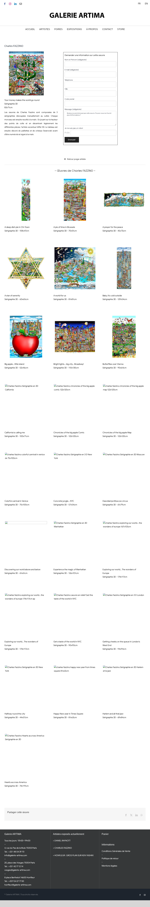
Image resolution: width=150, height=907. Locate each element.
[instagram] (10, 4)
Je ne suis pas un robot (74, 128)
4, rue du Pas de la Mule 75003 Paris (20, 848)
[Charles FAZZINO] (26, 200)
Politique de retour (110, 858)
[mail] (20, 4)
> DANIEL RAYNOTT (61, 840)
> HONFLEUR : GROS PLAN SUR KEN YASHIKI (73, 855)
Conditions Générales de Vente (116, 851)
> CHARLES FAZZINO (62, 848)
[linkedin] (15, 4)
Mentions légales (109, 865)
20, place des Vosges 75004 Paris (19, 862)
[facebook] (5, 4)
